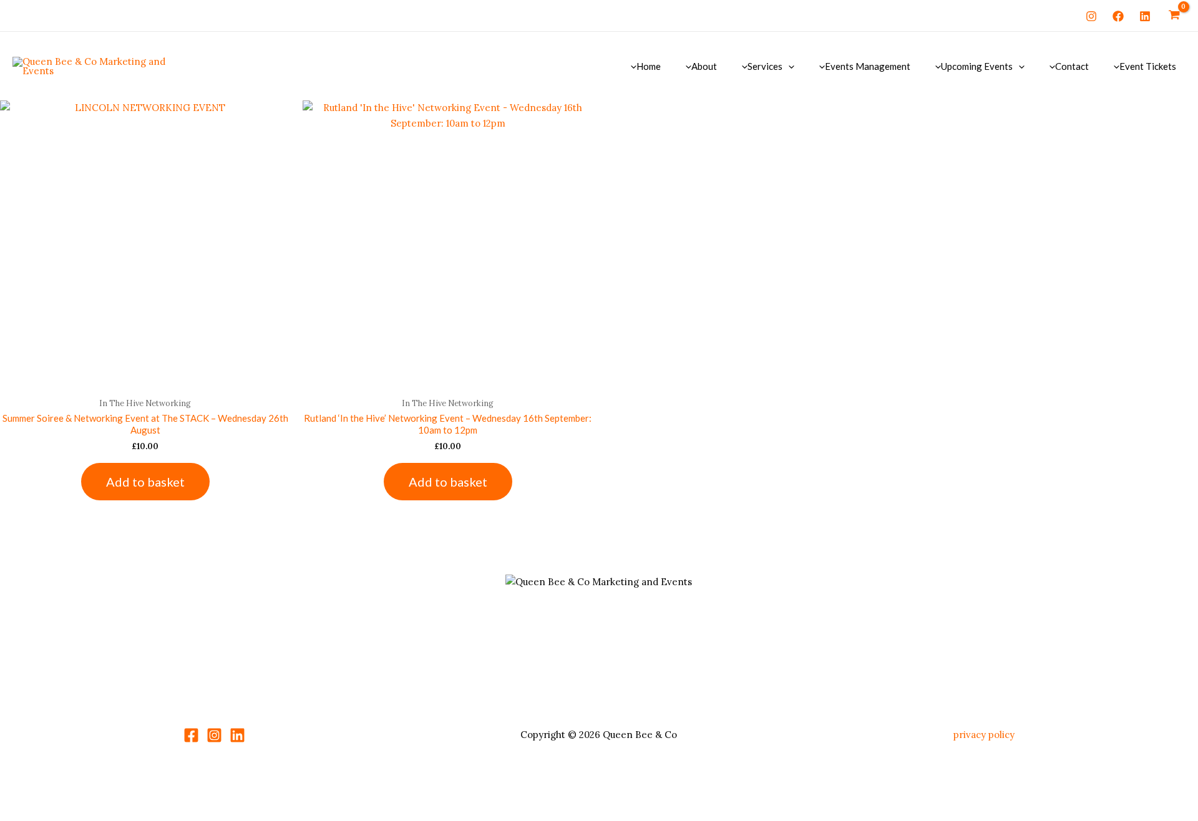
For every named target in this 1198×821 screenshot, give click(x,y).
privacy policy (984, 735)
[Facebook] (1118, 16)
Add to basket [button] (145, 481)
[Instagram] (1091, 16)
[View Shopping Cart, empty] (1174, 16)
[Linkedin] (1145, 16)
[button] (788, 66)
